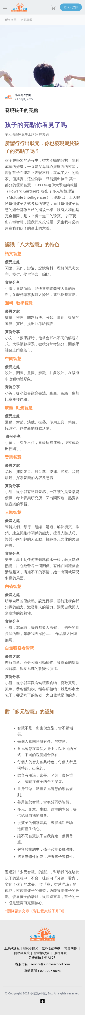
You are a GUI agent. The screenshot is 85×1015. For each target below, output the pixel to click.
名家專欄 (26, 20)
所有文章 (11, 20)
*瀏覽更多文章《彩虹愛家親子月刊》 (35, 910)
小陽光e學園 (23, 95)
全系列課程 (12, 948)
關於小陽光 (30, 948)
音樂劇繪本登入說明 (43, 957)
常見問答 (70, 948)
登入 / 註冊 (71, 7)
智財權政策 (41, 953)
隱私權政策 (22, 953)
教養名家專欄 (51, 948)
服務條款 (60, 953)
